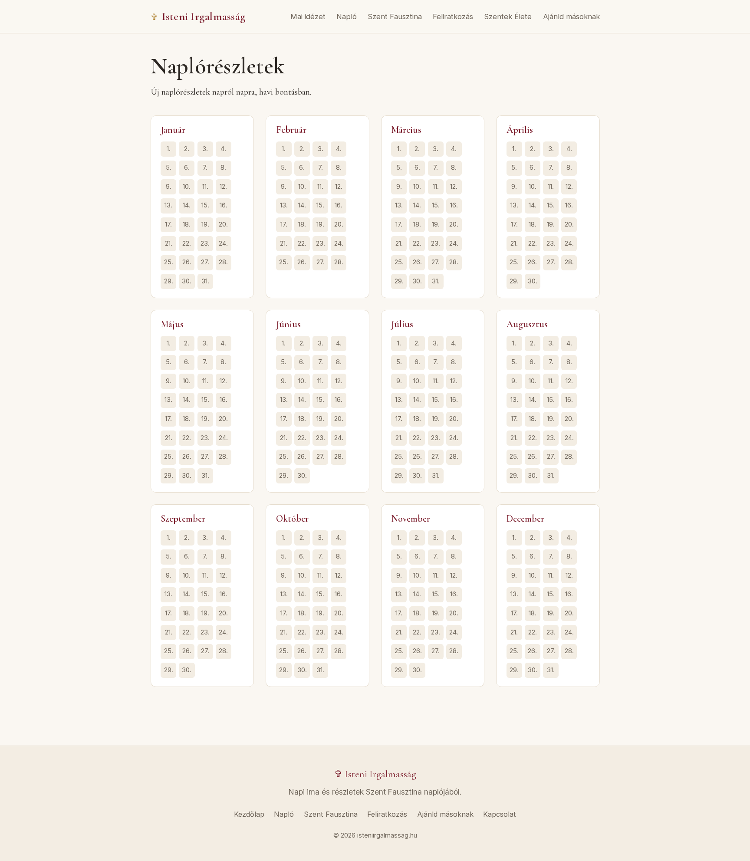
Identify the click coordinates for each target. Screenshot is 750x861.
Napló (346, 16)
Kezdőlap (249, 814)
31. (205, 281)
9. (168, 187)
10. (187, 187)
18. (187, 224)
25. (168, 262)
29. (168, 281)
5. (168, 167)
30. (186, 281)
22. (186, 243)
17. (168, 224)
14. (187, 205)
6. (187, 167)
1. (169, 149)
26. (186, 262)
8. (223, 167)
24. (223, 243)
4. (223, 149)
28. (223, 262)
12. (223, 187)
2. (186, 149)
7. (205, 167)
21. (168, 243)
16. (223, 205)
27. (205, 262)
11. (205, 187)
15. (205, 205)
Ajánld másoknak (571, 16)
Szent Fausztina (395, 16)
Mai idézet (308, 16)
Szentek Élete (508, 16)
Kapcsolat (499, 814)
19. (205, 224)
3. (205, 149)
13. (168, 205)
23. (205, 243)
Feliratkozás (453, 16)
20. (223, 224)
